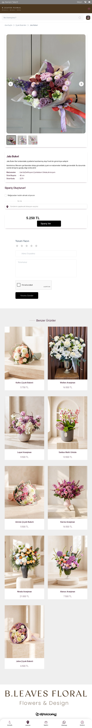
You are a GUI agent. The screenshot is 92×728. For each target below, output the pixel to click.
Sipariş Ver (46, 223)
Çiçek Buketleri (21, 25)
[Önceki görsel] (10, 84)
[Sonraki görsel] (81, 84)
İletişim (79, 2)
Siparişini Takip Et (11, 2)
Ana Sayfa (8, 25)
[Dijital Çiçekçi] (46, 714)
